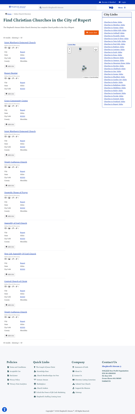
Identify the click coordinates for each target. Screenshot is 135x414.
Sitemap (79, 392)
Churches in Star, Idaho (112, 71)
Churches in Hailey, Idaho (113, 91)
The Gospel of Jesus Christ (45, 367)
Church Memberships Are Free (48, 376)
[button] (4, 409)
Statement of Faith (81, 367)
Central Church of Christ (15, 281)
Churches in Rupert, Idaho (113, 104)
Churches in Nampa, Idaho (114, 28)
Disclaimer (14, 376)
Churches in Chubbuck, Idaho (115, 69)
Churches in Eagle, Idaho (113, 52)
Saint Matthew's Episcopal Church (20, 42)
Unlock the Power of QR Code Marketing (50, 392)
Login (123, 2)
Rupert (22, 52)
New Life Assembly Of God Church (20, 254)
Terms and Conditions (18, 367)
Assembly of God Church (15, 223)
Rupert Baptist (11, 73)
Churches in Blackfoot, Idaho (114, 77)
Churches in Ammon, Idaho (114, 60)
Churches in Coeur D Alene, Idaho (116, 39)
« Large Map (71, 44)
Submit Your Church (83, 384)
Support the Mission (82, 388)
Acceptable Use (15, 371)
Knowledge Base (43, 371)
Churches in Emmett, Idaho (114, 99)
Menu (120, 8)
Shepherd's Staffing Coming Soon (48, 397)
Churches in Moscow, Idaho (114, 58)
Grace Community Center (16, 101)
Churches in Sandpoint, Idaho (115, 93)
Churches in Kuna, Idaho (113, 55)
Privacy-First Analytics (18, 384)
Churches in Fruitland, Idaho (114, 102)
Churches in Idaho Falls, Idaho (115, 30)
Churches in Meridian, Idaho (114, 25)
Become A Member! (109, 2)
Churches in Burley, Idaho (113, 82)
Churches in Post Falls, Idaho (114, 44)
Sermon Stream (42, 380)
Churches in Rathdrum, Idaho (115, 85)
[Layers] (96, 49)
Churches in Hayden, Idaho (114, 66)
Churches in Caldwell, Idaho (114, 33)
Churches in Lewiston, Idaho (114, 50)
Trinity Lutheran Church (15, 162)
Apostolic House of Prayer (16, 192)
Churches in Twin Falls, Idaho (115, 41)
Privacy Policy (15, 380)
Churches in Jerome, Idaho (113, 74)
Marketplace (41, 384)
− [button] (69, 52)
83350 (22, 58)
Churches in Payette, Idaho (113, 96)
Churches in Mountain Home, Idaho (117, 63)
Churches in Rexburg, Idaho (114, 47)
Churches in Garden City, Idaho (115, 80)
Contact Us (78, 376)
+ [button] (69, 49)
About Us (78, 371)
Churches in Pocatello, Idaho (114, 36)
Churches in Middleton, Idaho (115, 88)
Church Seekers (42, 388)
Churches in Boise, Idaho (113, 22)
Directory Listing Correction (85, 380)
